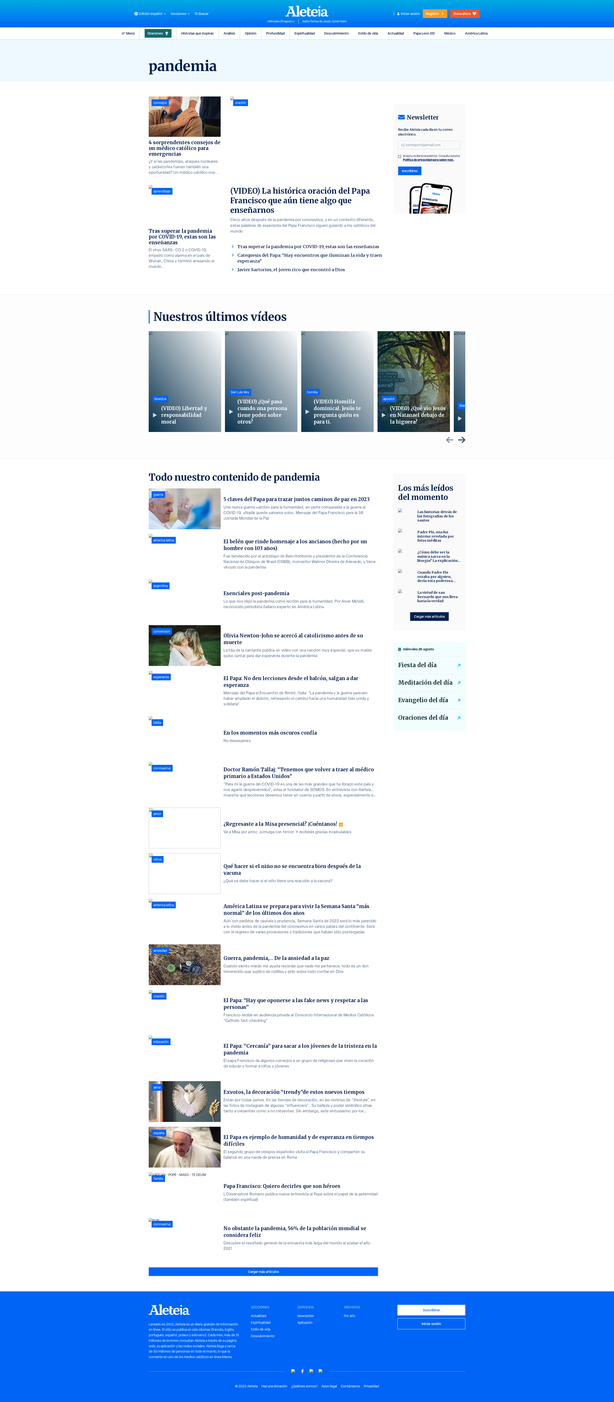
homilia (312, 392)
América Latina (476, 33)
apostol (388, 399)
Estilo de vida (368, 33)
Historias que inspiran (197, 33)
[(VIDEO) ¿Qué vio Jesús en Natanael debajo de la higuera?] (414, 381)
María (464, 405)
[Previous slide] (449, 440)
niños (158, 859)
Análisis (229, 33)
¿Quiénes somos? (304, 1386)
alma (157, 1087)
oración (240, 103)
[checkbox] (399, 156)
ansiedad (160, 950)
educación (161, 1042)
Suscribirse (431, 1310)
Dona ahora (462, 13)
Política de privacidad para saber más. (428, 160)
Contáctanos (350, 1386)
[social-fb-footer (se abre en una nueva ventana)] (302, 1371)
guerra (158, 494)
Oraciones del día (423, 717)
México (449, 33)
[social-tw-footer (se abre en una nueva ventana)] (311, 1371)
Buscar (204, 14)
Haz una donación (274, 1386)
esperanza (161, 677)
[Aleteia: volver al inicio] (307, 11)
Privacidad (371, 1386)
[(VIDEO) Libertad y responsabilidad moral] (185, 381)
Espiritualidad (305, 33)
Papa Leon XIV (424, 33)
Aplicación (305, 1322)
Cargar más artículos (263, 1271)
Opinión (250, 33)
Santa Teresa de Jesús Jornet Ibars (324, 21)
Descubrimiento (336, 33)
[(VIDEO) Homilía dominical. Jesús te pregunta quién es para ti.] (337, 381)
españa (159, 1133)
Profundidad (275, 33)
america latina (164, 540)
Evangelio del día (423, 700)
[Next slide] (461, 440)
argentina (161, 586)
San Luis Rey (240, 392)
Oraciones (155, 33)
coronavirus (162, 768)
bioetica (160, 399)
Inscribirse (410, 170)
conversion (162, 631)
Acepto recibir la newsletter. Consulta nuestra (431, 158)
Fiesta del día (417, 665)
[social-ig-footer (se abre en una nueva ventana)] (321, 1371)
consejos (160, 103)
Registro (432, 13)
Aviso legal (329, 1386)
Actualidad (396, 33)
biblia (157, 722)
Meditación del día (425, 682)
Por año (349, 1316)
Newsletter (305, 1316)
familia (158, 1178)
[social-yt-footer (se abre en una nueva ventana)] (293, 1371)
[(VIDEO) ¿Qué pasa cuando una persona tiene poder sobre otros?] (261, 381)
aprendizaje (162, 191)
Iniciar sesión (410, 14)
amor (157, 814)
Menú (130, 33)
